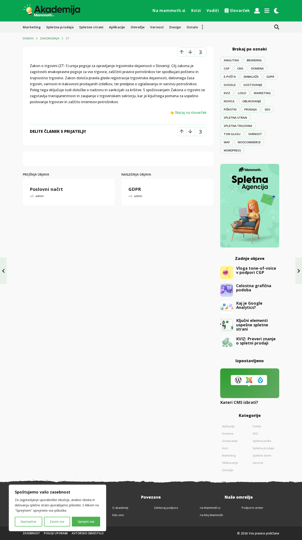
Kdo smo (118, 515)
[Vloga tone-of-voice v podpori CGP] (226, 272)
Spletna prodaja (60, 27)
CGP (226, 68)
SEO (267, 109)
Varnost (157, 27)
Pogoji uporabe (56, 533)
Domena (257, 68)
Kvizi (196, 10)
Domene (227, 433)
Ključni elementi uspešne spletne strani (252, 325)
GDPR (134, 189)
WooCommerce (249, 142)
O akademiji (120, 508)
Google (230, 85)
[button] (257, 10)
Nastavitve (28, 521)
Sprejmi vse (86, 521)
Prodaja (250, 109)
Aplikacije (117, 27)
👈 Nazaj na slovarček (188, 112)
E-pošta (230, 77)
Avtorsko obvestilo (87, 533)
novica (229, 101)
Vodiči (212, 10)
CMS (240, 68)
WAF (227, 142)
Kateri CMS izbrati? (239, 402)
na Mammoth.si (210, 508)
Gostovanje (252, 85)
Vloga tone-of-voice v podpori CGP (256, 270)
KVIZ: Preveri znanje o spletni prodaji (256, 341)
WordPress (232, 150)
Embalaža (251, 77)
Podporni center (252, 508)
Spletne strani (91, 27)
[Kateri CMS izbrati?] (249, 383)
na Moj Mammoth (211, 515)
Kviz (227, 93)
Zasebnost (31, 533)
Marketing (32, 27)
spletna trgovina (238, 126)
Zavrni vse (57, 521)
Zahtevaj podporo (166, 508)
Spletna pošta (261, 441)
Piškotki (230, 109)
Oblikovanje (251, 101)
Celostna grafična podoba (253, 287)
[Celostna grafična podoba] (226, 290)
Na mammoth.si (168, 10)
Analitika (231, 60)
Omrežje (138, 27)
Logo (242, 93)
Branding (254, 60)
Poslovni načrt (46, 189)
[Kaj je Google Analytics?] (226, 307)
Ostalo (192, 27)
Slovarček (240, 10)
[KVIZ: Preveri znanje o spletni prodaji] (226, 343)
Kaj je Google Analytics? (249, 305)
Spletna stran (235, 118)
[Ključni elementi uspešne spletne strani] (226, 324)
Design (175, 27)
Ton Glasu (232, 134)
